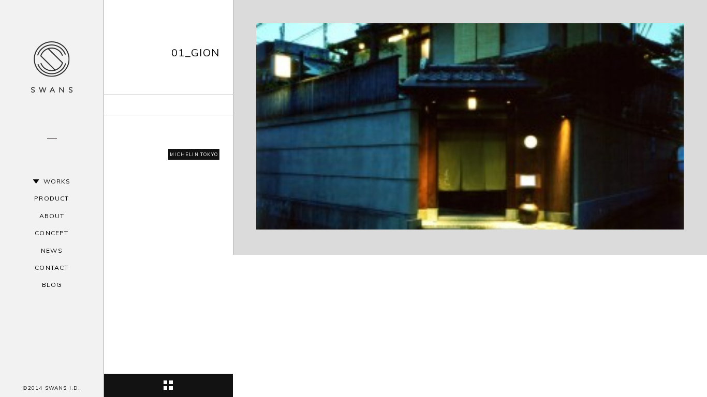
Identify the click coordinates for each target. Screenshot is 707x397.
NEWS (52, 250)
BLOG (52, 284)
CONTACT (51, 267)
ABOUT (52, 216)
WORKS (57, 181)
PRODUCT (51, 198)
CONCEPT (51, 233)
